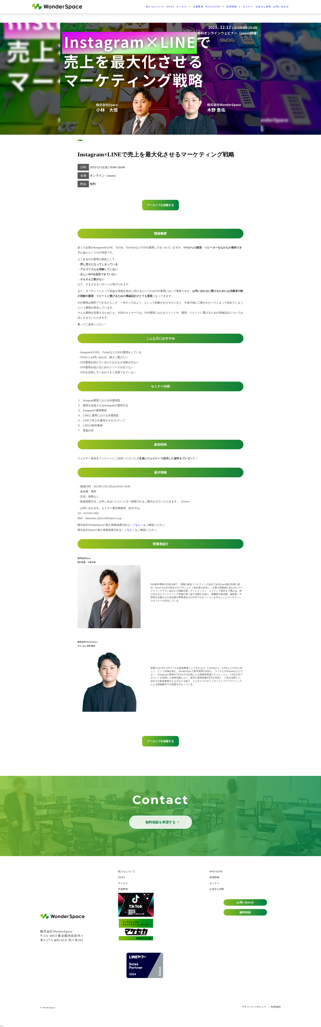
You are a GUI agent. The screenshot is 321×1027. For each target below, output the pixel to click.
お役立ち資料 (263, 6)
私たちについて (155, 6)
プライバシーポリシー (254, 1007)
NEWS (170, 6)
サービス (181, 6)
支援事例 (198, 6)
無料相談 (245, 912)
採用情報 (231, 6)
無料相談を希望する (160, 822)
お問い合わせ (281, 6)
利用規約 (276, 1007)
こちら (136, 524)
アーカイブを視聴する (160, 205)
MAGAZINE (212, 6)
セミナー (248, 6)
